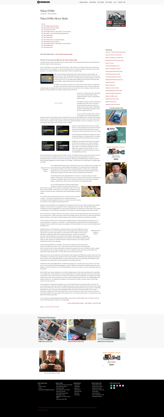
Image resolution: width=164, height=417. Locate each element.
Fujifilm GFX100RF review (112, 96)
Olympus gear (77, 389)
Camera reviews (83, 2)
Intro (44, 24)
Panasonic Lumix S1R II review (113, 104)
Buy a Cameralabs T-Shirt (98, 394)
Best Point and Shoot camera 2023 (64, 384)
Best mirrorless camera (61, 386)
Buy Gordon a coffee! (97, 388)
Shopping (120, 2)
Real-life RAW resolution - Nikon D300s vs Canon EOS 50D (57, 31)
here (84, 98)
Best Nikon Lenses (60, 394)
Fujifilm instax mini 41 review (112, 98)
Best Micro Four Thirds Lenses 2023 (63, 397)
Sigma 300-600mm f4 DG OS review (114, 90)
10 (52, 306)
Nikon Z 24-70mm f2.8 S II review (113, 68)
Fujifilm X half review (110, 85)
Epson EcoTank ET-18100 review (76, 341)
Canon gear (77, 384)
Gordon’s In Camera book (98, 389)
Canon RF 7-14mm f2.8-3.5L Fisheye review (116, 52)
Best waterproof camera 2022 (63, 389)
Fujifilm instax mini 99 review (45, 341)
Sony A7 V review (110, 63)
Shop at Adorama (96, 393)
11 (54, 306)
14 (58, 306)
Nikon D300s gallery (48, 35)
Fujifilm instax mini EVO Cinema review (115, 60)
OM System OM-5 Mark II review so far (114, 79)
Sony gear (76, 393)
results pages (65, 299)
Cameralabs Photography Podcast (46, 389)
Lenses (40, 388)
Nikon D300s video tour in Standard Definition (53, 39)
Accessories (77, 394)
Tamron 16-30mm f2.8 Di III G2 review (114, 71)
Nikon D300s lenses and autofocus (51, 27)
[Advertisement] (115, 41)
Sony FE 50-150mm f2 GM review (113, 93)
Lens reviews (92, 2)
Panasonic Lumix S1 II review (112, 87)
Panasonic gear (77, 391)
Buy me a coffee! (56, 373)
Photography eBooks (97, 396)
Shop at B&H (95, 391)
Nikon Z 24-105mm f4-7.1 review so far (114, 57)
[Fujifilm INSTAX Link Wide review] (111, 329)
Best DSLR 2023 (60, 388)
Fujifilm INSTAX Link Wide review (105, 341)
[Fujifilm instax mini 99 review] (52, 329)
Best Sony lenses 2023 (61, 399)
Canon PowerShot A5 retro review (113, 76)
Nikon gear (76, 388)
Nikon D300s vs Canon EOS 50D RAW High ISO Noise (56, 33)
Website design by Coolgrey (43, 410)
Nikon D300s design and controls (51, 26)
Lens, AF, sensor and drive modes (63, 54)
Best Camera (101, 2)
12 (55, 306)
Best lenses (109, 2)
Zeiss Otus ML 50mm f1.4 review (113, 74)
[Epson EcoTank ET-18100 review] (82, 329)
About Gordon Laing (96, 384)
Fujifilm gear (77, 386)
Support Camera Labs (97, 386)
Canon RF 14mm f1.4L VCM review (114, 54)
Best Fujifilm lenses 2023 (62, 393)
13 (56, 306)
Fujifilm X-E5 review (110, 82)
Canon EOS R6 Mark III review (112, 65)
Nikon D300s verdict (48, 37)
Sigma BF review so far (111, 101)
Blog (115, 2)
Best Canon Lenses (60, 391)
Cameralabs (43, 2)
